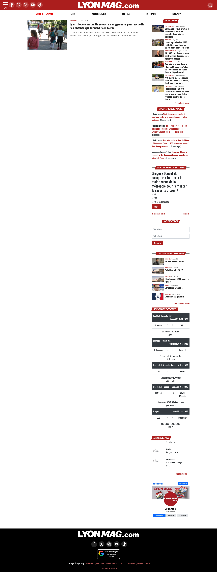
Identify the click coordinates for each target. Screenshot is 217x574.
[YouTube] (32, 5)
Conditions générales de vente (138, 563)
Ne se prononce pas (161, 201)
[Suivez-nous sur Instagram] (108, 545)
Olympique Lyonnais (173, 287)
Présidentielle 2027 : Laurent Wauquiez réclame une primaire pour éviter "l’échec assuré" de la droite (177, 94)
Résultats (186, 214)
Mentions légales (92, 563)
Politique (126, 14)
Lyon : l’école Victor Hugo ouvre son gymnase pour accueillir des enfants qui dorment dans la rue (107, 26)
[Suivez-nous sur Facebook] (170, 499)
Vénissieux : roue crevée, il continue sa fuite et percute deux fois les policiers (177, 32)
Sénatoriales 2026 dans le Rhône (176, 280)
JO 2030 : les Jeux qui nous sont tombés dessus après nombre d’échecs (177, 56)
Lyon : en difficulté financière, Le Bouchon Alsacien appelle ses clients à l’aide (170, 155)
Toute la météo (181, 473)
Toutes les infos (181, 103)
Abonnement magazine (44, 14)
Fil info (72, 14)
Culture (168, 40)
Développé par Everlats (108, 568)
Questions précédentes (159, 214)
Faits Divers (151, 14)
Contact (122, 563)
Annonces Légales (99, 14)
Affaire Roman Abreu (174, 261)
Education (73, 21)
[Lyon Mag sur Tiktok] (123, 545)
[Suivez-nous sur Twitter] (100, 545)
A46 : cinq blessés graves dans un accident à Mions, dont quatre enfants (176, 80)
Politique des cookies (109, 563)
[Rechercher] (209, 5)
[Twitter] (18, 5)
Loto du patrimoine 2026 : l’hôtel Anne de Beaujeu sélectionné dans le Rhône (177, 45)
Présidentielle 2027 (174, 270)
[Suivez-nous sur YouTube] (116, 545)
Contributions (170, 51)
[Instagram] (25, 5)
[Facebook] (11, 5)
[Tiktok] (39, 5)
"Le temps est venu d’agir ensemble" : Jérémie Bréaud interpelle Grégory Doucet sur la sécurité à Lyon (169, 128)
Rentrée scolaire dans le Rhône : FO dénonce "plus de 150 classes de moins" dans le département (176, 68)
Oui (154, 193)
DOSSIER (168, 259)
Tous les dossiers (180, 303)
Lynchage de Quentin (174, 296)
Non (155, 197)
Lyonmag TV (176, 14)
